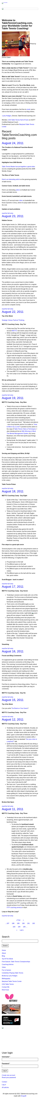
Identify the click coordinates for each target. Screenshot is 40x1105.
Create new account (8, 1075)
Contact (4, 1082)
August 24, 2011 (13, 143)
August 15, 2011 (13, 700)
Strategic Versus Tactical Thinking (13, 320)
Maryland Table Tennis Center (12, 981)
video (21, 200)
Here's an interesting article (11, 179)
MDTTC (14, 331)
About (4, 953)
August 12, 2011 (13, 719)
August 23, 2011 (13, 216)
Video (4, 967)
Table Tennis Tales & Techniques (25, 429)
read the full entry (7, 213)
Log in (4, 1084)
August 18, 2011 (13, 491)
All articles (5, 1087)
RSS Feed (5, 990)
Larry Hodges (6, 116)
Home (4, 950)
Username (5, 1057)
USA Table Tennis (8, 984)
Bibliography (6, 978)
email (28, 109)
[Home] (5, 3)
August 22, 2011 (13, 311)
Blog (3, 956)
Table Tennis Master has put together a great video (18, 166)
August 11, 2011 (12, 809)
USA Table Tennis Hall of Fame (18, 120)
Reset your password (9, 1077)
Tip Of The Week (7, 959)
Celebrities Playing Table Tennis (12, 973)
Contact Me (5, 987)
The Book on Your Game (19, 708)
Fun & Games (6, 970)
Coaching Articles (7, 964)
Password (5, 1063)
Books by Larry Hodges (9, 976)
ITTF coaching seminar (14, 907)
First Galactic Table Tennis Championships (16, 961)
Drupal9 (23, 1096)
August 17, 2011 (13, 586)
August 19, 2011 (13, 398)
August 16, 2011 (13, 651)
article (18, 190)
